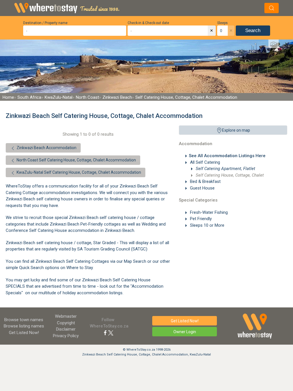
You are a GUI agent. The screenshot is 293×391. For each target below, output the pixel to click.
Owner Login (184, 331)
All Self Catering (204, 162)
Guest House (202, 188)
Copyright (66, 322)
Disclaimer (66, 329)
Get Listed (24, 332)
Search (252, 30)
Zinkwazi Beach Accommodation (46, 147)
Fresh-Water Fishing (208, 212)
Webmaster (66, 316)
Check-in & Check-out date (148, 23)
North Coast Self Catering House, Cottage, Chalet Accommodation (76, 160)
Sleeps (222, 23)
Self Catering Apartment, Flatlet (225, 168)
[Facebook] (105, 332)
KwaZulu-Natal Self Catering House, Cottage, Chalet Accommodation (78, 172)
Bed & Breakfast (205, 181)
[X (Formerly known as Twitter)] (110, 332)
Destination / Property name (45, 23)
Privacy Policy (66, 335)
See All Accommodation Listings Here (227, 155)
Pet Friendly (200, 218)
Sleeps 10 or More (206, 225)
